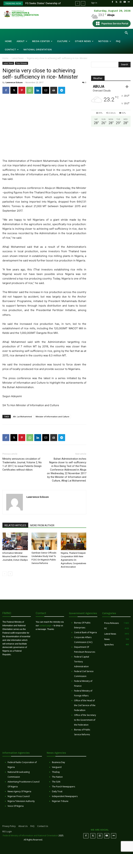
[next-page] (10, 574)
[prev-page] (4, 574)
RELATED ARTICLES (15, 525)
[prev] (77, 3)
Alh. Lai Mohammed (22, 416)
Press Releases (21, 63)
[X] (13, 90)
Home (5, 58)
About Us (23, 826)
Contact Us (42, 826)
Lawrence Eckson (14, 82)
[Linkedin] (37, 90)
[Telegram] (61, 90)
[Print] (53, 90)
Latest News (18, 58)
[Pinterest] (21, 90)
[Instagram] (120, 2)
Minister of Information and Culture (52, 416)
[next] (83, 3)
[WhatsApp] (29, 90)
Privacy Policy (9, 826)
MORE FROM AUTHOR (42, 525)
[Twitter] (116, 2)
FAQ (32, 826)
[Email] (45, 90)
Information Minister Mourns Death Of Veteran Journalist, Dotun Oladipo (15, 556)
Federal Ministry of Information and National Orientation (30, 835)
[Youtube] (125, 2)
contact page (45, 625)
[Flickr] (129, 2)
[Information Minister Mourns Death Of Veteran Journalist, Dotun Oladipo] (15, 541)
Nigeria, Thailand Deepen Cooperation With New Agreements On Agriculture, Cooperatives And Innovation (73, 560)
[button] (126, 33)
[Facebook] (112, 2)
